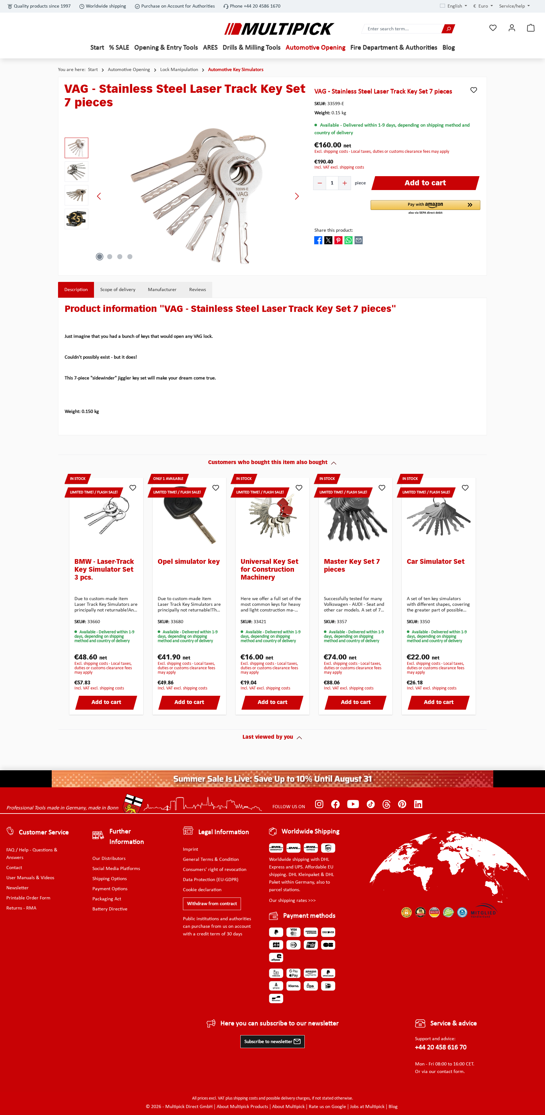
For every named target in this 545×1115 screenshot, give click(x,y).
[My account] (512, 27)
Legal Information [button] (223, 832)
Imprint (190, 849)
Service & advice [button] (454, 1023)
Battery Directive (109, 909)
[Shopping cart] (531, 27)
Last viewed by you (268, 737)
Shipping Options (109, 878)
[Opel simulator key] (189, 515)
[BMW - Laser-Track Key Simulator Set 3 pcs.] (106, 515)
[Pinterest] (402, 804)
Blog (393, 1106)
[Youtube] (353, 804)
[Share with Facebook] (318, 239)
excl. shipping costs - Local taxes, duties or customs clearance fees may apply (381, 151)
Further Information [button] (126, 837)
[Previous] (99, 196)
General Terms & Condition (211, 859)
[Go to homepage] (279, 29)
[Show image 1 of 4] (99, 256)
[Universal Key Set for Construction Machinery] (272, 515)
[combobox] (401, 29)
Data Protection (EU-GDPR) (210, 879)
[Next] (297, 196)
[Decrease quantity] (320, 183)
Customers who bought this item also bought (267, 462)
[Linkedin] (418, 804)
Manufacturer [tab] (162, 289)
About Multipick (288, 1106)
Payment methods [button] (309, 916)
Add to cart (106, 702)
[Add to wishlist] (473, 90)
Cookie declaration (202, 889)
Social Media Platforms (116, 868)
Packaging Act (106, 899)
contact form (450, 1071)
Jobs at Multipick (367, 1106)
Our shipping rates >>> (292, 900)
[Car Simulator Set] (439, 515)
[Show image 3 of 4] (119, 256)
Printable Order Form (28, 898)
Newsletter (17, 888)
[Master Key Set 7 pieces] (356, 515)
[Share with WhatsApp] (348, 239)
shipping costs (245, 1098)
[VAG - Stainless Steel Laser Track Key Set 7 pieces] (198, 196)
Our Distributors (109, 858)
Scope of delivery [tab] (117, 289)
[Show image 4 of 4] (129, 256)
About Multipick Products (242, 1106)
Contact (14, 867)
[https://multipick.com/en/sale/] (272, 778)
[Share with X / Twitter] (328, 239)
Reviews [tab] (197, 289)
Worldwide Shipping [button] (310, 831)
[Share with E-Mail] (359, 239)
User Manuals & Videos (30, 877)
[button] (425, 207)
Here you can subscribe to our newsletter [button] (279, 1023)
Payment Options (109, 888)
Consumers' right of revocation (214, 869)
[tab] (76, 290)
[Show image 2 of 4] (109, 256)
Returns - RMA (21, 908)
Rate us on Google (327, 1106)
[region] (183, 196)
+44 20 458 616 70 (440, 1047)
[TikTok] (370, 804)
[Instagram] (319, 804)
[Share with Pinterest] (338, 239)
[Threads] (386, 804)
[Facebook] (335, 804)
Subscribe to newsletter (269, 1041)
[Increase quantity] (344, 183)
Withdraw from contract (212, 903)
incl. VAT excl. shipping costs (339, 167)
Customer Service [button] (44, 832)
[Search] (448, 28)
